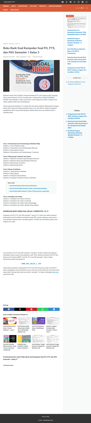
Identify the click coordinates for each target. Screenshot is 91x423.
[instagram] (78, 2)
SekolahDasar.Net (48, 420)
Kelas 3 (34, 215)
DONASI (5, 10)
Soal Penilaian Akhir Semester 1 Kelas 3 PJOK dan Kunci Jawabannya (29, 191)
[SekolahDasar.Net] (11, 2)
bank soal (55, 272)
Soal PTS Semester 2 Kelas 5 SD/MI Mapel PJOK (38, 328)
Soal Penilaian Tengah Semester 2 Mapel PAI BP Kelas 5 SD (38, 346)
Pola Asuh (33, 6)
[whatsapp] (86, 2)
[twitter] (74, 2)
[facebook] (70, 2)
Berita (13, 6)
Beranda (6, 6)
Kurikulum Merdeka (55, 6)
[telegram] (82, 2)
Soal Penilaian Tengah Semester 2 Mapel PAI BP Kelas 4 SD (52, 346)
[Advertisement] (31, 27)
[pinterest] (31, 309)
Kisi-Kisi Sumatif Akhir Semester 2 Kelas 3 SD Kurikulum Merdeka (28, 188)
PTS (35, 108)
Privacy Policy (45, 416)
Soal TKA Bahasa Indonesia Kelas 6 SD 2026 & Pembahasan (76, 51)
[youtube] (62, 2)
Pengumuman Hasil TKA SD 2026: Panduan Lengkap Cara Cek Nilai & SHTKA (76, 70)
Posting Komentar (38, 57)
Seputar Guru (22, 6)
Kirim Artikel (14, 10)
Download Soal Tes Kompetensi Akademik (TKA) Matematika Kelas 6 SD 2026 (76, 32)
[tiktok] (66, 2)
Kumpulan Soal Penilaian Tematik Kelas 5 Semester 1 (23, 346)
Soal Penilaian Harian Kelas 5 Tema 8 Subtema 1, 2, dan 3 (9, 328)
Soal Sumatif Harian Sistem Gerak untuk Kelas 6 (23, 185)
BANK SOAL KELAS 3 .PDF (31, 263)
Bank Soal (42, 6)
